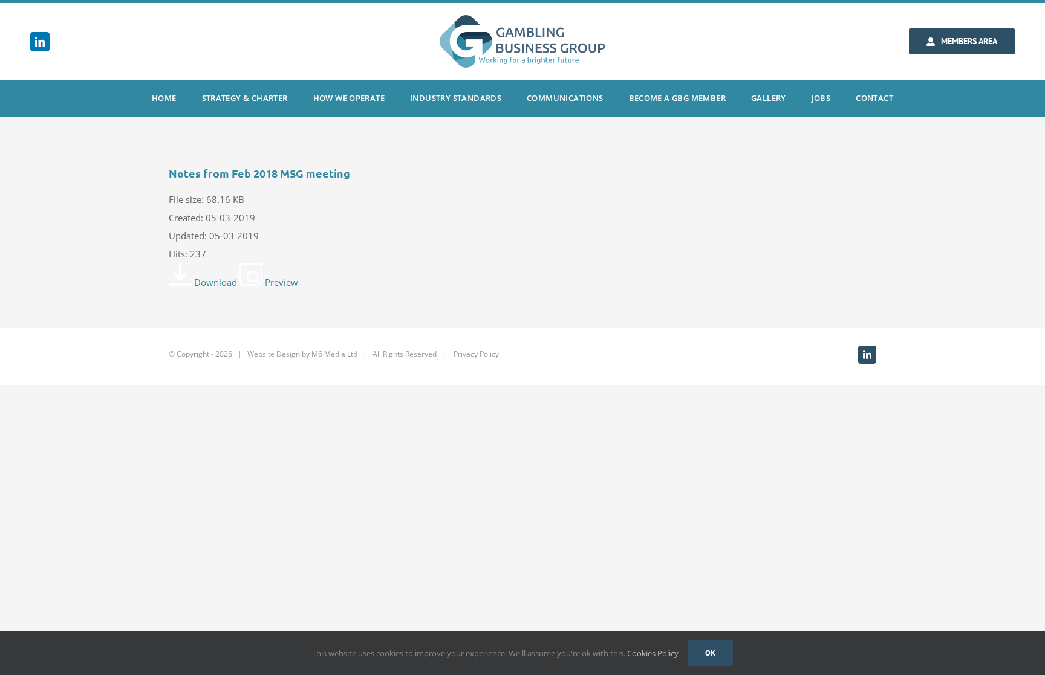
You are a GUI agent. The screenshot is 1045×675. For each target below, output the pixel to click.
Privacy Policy (476, 354)
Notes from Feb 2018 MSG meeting (259, 173)
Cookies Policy (653, 653)
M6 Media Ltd (334, 354)
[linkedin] (40, 41)
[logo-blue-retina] (522, 19)
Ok (710, 653)
